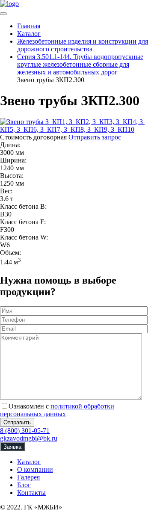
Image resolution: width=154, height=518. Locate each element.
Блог (24, 484)
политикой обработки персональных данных (57, 410)
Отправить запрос (94, 137)
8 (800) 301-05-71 (25, 430)
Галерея (28, 477)
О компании (35, 469)
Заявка (12, 447)
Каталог (29, 461)
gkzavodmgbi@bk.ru (28, 438)
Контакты (31, 492)
